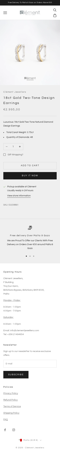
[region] (30, 238)
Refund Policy (10, 400)
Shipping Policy (11, 413)
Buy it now (30, 175)
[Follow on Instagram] (13, 430)
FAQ (5, 419)
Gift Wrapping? (15, 154)
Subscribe (16, 374)
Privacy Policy (10, 393)
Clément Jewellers (14, 92)
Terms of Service (12, 406)
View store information (19, 195)
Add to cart (30, 165)
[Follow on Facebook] (5, 430)
